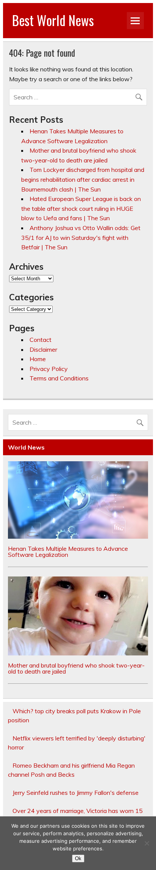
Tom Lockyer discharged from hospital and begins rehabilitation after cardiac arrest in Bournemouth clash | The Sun (82, 179)
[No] (146, 843)
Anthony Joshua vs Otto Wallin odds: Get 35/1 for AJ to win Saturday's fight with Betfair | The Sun (80, 237)
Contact (40, 339)
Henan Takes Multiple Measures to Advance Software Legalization (68, 551)
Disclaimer (43, 349)
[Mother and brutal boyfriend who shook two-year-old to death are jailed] (78, 653)
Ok (78, 858)
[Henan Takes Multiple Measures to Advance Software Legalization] (78, 536)
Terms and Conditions (59, 378)
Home (38, 359)
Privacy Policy (49, 368)
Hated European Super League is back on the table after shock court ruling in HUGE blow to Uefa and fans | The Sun (81, 208)
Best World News (53, 20)
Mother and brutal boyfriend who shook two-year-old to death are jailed (76, 668)
